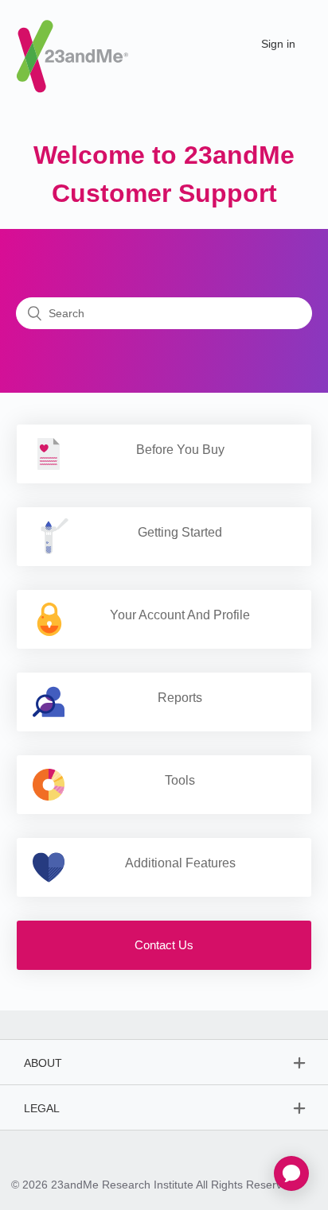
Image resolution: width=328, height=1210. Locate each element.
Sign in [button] (278, 43)
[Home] (72, 42)
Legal (42, 1108)
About (43, 1063)
